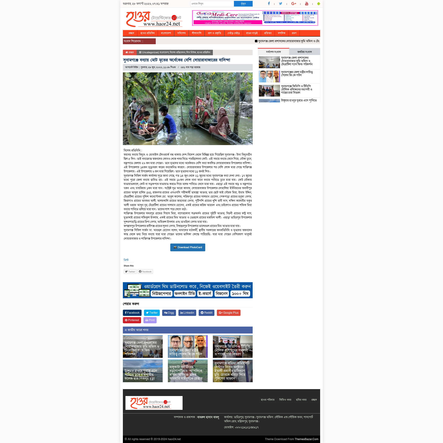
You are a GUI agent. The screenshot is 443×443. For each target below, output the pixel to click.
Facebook (132, 313)
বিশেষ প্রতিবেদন (177, 52)
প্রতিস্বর (268, 33)
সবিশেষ (181, 33)
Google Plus (230, 313)
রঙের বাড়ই (252, 33)
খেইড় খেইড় (234, 33)
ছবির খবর (301, 400)
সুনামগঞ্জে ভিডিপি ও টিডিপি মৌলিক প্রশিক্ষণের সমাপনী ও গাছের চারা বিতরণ (232, 350)
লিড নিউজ (191, 52)
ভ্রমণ (294, 33)
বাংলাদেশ (166, 33)
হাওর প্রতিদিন (148, 33)
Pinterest (133, 320)
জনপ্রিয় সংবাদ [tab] (304, 52)
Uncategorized (150, 52)
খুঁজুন (243, 3)
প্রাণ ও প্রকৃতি (214, 33)
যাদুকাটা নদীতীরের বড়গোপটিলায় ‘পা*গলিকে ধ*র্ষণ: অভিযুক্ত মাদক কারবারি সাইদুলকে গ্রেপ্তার (186, 373)
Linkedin (188, 313)
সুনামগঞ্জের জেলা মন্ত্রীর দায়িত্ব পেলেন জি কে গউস (186, 352)
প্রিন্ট (126, 260)
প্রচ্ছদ (131, 33)
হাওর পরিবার (267, 400)
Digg (170, 313)
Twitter (153, 313)
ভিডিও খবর (285, 400)
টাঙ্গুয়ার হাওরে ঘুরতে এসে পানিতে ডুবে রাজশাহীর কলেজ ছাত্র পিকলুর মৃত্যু (141, 375)
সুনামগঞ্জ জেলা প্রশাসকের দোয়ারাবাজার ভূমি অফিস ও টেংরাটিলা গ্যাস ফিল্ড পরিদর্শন (292, 41)
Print (151, 320)
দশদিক (281, 33)
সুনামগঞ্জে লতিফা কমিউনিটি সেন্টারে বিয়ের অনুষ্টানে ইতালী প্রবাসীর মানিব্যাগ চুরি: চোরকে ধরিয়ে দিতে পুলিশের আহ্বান (232, 371)
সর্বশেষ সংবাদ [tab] (273, 52)
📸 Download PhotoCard (188, 247)
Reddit (208, 313)
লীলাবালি (196, 33)
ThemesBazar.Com (306, 439)
